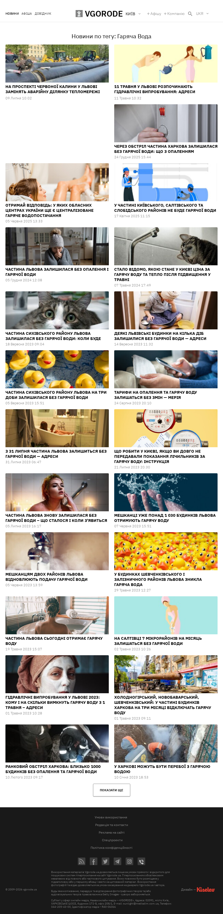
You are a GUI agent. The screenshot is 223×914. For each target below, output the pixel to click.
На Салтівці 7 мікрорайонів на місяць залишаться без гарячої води (158, 641)
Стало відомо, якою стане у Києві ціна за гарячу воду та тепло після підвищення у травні (162, 274)
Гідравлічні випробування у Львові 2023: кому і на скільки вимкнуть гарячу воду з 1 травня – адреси (55, 702)
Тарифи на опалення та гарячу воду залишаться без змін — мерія (155, 395)
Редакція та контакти (111, 825)
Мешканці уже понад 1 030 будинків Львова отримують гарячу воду (165, 518)
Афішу (155, 13)
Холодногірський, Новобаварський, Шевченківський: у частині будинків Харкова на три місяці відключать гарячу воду (162, 705)
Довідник (43, 13)
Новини (12, 13)
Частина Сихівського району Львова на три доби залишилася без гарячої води (56, 395)
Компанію (176, 13)
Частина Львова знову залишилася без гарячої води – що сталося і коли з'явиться (56, 518)
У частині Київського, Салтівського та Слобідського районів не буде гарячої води (165, 208)
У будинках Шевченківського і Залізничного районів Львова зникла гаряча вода (158, 579)
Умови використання (111, 817)
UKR (199, 13)
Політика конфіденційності (111, 848)
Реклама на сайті (112, 832)
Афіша (26, 13)
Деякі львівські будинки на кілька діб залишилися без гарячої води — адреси (160, 336)
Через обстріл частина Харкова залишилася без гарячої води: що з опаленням (166, 149)
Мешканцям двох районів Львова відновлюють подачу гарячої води (46, 577)
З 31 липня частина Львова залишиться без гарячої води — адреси (56, 454)
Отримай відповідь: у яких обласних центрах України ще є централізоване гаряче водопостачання (49, 210)
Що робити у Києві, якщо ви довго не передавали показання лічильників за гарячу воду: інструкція (159, 456)
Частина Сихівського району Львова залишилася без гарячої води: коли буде (53, 336)
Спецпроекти (112, 840)
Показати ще (111, 790)
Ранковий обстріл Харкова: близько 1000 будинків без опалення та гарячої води (53, 769)
